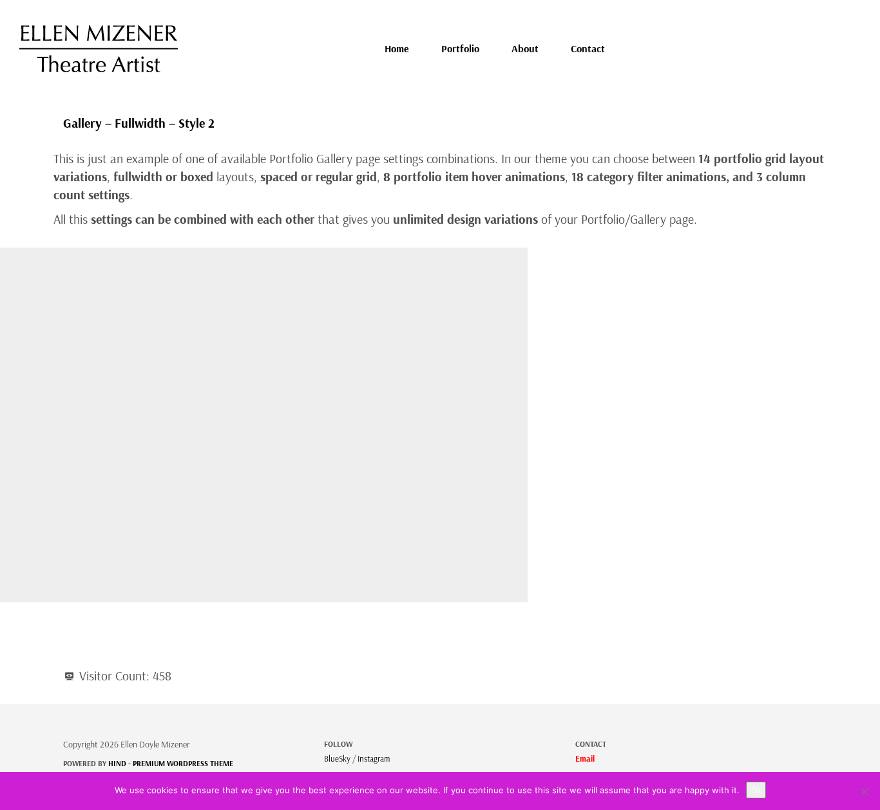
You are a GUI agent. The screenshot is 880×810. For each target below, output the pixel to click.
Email (585, 758)
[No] (863, 791)
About (525, 48)
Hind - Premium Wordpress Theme (170, 763)
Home (397, 48)
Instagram (374, 758)
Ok (756, 790)
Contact (588, 48)
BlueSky (337, 758)
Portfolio (460, 48)
